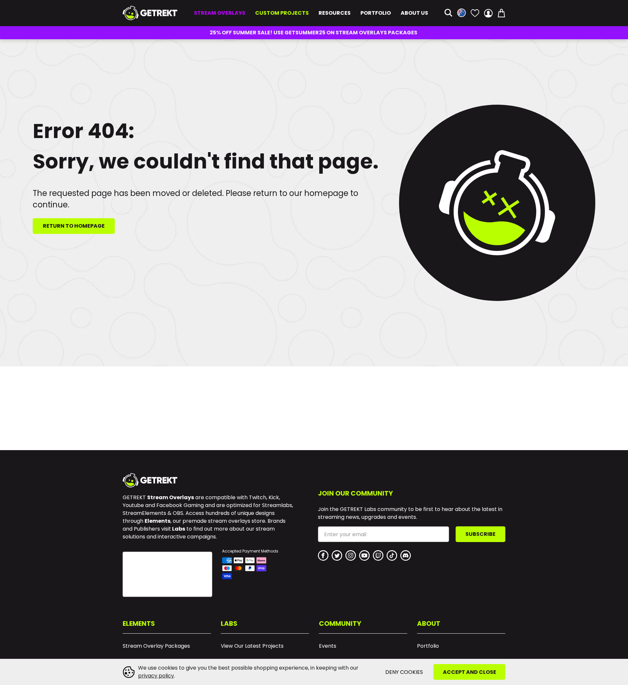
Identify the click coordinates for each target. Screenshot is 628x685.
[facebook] (323, 555)
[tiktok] (392, 555)
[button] (448, 13)
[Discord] (405, 555)
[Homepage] (150, 13)
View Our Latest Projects (252, 646)
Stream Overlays (219, 13)
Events (327, 646)
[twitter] (337, 555)
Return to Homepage (74, 226)
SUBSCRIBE (480, 534)
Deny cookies (404, 672)
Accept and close (469, 672)
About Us (414, 13)
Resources (335, 13)
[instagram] (350, 555)
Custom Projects (282, 13)
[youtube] (364, 555)
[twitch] (378, 555)
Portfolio (375, 13)
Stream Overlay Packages (156, 646)
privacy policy (156, 675)
